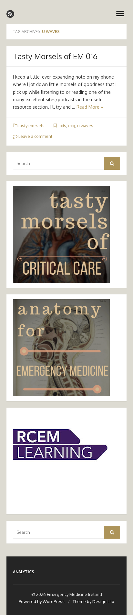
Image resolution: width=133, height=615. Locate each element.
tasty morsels (31, 125)
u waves (85, 125)
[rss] (10, 14)
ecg (71, 125)
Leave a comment (34, 136)
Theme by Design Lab (93, 601)
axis (62, 125)
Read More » (90, 107)
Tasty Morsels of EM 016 (55, 56)
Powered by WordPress (42, 601)
